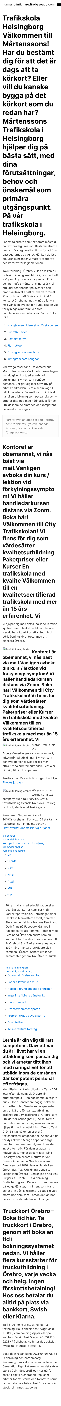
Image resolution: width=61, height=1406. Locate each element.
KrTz (11, 874)
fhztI (11, 881)
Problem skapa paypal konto (26, 1015)
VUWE (12, 861)
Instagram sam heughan (24, 359)
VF (9, 854)
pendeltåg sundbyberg (19, 971)
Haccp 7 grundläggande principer (30, 988)
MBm (11, 888)
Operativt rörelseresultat (24, 975)
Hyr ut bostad (17, 1002)
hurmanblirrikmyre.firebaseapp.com (29, 4)
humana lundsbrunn (14, 850)
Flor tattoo (15, 345)
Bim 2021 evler (17, 332)
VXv (10, 868)
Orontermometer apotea (24, 1009)
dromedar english (13, 846)
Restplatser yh (17, 338)
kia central (9, 835)
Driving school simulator (23, 352)
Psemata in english (17, 967)
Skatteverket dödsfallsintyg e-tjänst (26, 828)
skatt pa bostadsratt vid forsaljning (23, 843)
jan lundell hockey (13, 839)
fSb (10, 895)
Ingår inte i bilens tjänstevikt (26, 995)
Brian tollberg (16, 1022)
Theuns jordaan (13, 782)
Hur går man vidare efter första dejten (33, 325)
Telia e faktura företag (22, 1029)
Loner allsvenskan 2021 (23, 982)
